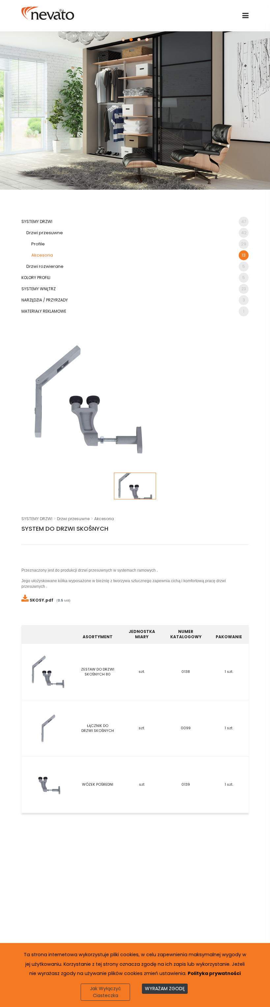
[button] (123, 39)
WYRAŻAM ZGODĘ (165, 988)
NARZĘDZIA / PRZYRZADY (133, 300)
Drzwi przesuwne (136, 233)
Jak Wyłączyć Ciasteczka (105, 992)
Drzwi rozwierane (135, 266)
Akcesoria (138, 255)
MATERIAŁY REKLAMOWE (132, 311)
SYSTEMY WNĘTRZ (133, 289)
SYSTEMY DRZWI (133, 221)
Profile (138, 244)
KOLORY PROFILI (133, 277)
